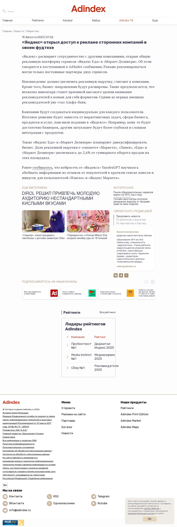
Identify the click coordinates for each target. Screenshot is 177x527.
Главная (7, 31)
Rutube (102, 503)
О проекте (68, 408)
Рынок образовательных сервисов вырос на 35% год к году (133, 193)
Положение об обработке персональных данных (27, 451)
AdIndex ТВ (126, 20)
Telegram (104, 496)
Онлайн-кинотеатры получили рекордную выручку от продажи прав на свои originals (132, 202)
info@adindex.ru (20, 510)
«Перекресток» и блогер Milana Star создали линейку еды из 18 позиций (87, 237)
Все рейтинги (107, 312)
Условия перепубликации (15, 413)
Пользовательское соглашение (18, 447)
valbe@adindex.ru (126, 267)
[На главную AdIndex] (88, 8)
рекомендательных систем (141, 513)
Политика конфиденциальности (19, 444)
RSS (56, 496)
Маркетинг (33, 31)
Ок (149, 519)
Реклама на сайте (74, 414)
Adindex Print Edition (134, 414)
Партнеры (68, 420)
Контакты (15, 496)
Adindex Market (131, 420)
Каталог (67, 427)
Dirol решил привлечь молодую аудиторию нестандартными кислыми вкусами (61, 199)
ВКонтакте (16, 503)
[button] (152, 282)
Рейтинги (127, 408)
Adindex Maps (130, 427)
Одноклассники (64, 503)
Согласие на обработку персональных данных (26, 454)
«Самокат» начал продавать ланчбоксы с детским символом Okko (43, 237)
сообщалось (42, 167)
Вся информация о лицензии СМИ (19, 440)
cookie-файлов (151, 508)
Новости (19, 31)
